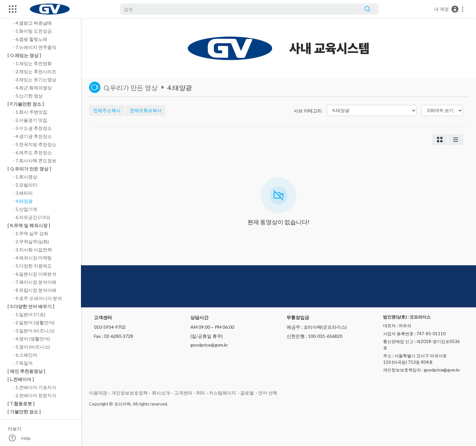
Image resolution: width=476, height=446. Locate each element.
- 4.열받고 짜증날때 (32, 23)
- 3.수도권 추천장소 (32, 128)
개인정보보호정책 (129, 392)
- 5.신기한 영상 (28, 95)
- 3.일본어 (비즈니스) (33, 330)
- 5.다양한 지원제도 (32, 266)
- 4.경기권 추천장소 (32, 136)
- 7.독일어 (23, 363)
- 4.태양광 (23, 201)
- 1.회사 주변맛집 (30, 112)
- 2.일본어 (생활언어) (33, 322)
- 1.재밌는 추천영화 (32, 63)
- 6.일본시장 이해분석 (34, 274)
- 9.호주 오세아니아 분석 (37, 298)
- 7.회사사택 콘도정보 (34, 160)
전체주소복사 (106, 110)
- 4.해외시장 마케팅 (32, 257)
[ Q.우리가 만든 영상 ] (29, 168)
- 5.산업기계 (25, 209)
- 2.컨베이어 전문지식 (34, 395)
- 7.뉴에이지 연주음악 (34, 47)
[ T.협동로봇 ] (21, 403)
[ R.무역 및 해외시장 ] (28, 225)
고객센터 (183, 392)
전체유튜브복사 (146, 110)
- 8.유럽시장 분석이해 (34, 290)
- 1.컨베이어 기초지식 (34, 387)
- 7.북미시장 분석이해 (34, 282)
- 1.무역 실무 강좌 (30, 233)
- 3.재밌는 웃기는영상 (34, 79)
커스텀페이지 (222, 392)
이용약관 (98, 392)
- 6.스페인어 (25, 355)
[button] (449, 9)
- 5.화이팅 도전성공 (32, 31)
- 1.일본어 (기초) (29, 314)
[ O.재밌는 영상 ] (24, 55)
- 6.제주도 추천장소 (32, 152)
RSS (201, 392)
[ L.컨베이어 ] (20, 379)
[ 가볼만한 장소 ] (24, 411)
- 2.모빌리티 (25, 185)
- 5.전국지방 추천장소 (34, 144)
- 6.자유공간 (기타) (31, 217)
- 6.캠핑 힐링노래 (30, 39)
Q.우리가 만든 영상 (131, 87)
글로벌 (247, 392)
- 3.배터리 (23, 193)
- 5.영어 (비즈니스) (31, 346)
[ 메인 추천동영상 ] (26, 371)
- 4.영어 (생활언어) (31, 338)
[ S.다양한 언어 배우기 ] (30, 306)
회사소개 (161, 392)
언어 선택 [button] (267, 392)
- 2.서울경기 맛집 (30, 120)
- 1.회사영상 (25, 176)
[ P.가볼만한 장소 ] (25, 104)
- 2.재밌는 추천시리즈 (34, 71)
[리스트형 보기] (455, 139)
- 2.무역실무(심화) (31, 241)
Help (26, 438)
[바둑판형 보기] (439, 139)
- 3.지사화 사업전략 (32, 249)
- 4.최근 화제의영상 (32, 87)
